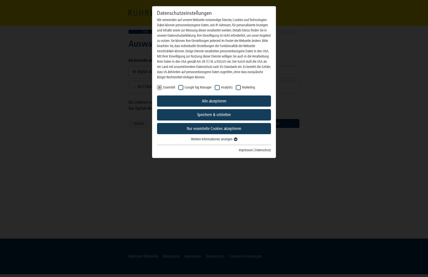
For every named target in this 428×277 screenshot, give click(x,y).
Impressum (246, 150)
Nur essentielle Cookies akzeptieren (214, 128)
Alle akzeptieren (214, 101)
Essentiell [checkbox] (169, 87)
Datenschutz (263, 150)
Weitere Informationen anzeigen (212, 139)
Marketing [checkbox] (248, 87)
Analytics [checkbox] (227, 87)
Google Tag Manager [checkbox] (198, 87)
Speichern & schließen (214, 114)
